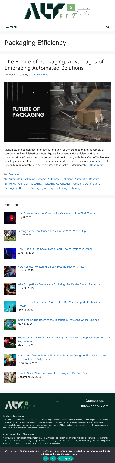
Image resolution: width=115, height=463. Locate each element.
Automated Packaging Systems (27, 178)
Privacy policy (65, 458)
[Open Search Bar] (107, 26)
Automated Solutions (60, 178)
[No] (111, 455)
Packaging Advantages (57, 183)
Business (14, 174)
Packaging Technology (68, 188)
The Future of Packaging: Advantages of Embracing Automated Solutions (54, 64)
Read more (96, 165)
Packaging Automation (85, 183)
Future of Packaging (29, 183)
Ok (45, 458)
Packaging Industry (42, 188)
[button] (57, 400)
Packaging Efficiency (16, 188)
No (53, 458)
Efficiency (10, 183)
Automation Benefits (87, 178)
